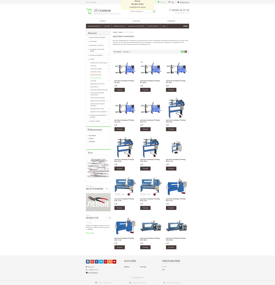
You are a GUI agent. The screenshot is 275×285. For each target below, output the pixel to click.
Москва (143, 7)
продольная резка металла (97, 84)
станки (164, 26)
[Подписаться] (110, 262)
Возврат (91, 138)
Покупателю (92, 135)
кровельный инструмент (94, 26)
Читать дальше (90, 233)
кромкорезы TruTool (95, 75)
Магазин (164, 266)
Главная (103, 21)
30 (125, 51)
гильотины (92, 66)
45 (127, 51)
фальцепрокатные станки (96, 108)
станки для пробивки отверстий (98, 90)
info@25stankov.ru (93, 272)
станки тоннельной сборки (97, 97)
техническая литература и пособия (98, 116)
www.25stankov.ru (136, 277)
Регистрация (93, 2)
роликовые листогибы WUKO (136, 26)
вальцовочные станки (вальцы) (98, 63)
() (104, 282)
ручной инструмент (153, 26)
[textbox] (141, 11)
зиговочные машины (95, 69)
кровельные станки (95, 72)
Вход (87, 2)
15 (124, 51)
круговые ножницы (95, 78)
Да (140, 4)
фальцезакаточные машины (97, 100)
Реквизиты (92, 141)
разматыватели (94, 87)
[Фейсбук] (97, 262)
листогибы (107, 26)
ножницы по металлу (119, 26)
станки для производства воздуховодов (96, 93)
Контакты (136, 21)
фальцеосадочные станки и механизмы (97, 104)
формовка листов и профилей (97, 111)
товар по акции (95, 121)
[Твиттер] (101, 262)
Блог (163, 269)
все (129, 51)
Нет (142, 4)
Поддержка (171, 21)
